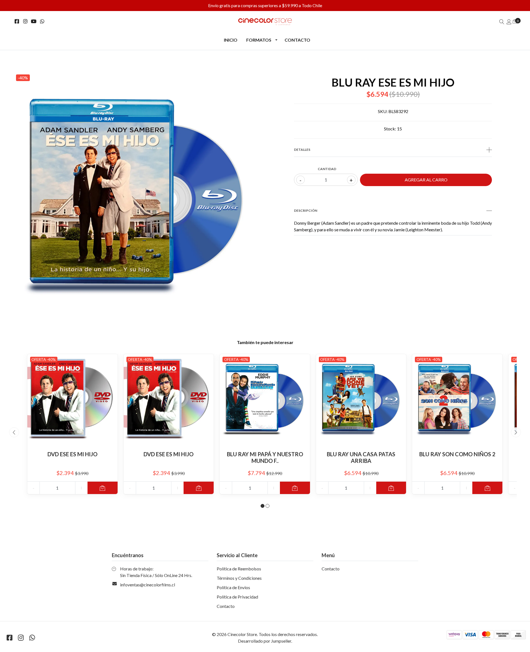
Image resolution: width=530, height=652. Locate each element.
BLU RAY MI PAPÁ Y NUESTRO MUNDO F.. (265, 457)
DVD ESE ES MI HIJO (72, 454)
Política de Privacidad (237, 596)
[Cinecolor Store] (264, 22)
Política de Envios (233, 587)
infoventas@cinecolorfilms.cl (147, 584)
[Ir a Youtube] (34, 21)
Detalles (302, 149)
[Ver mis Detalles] (509, 21)
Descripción (305, 210)
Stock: (390, 128)
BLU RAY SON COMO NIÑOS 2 (457, 454)
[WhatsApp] (42, 21)
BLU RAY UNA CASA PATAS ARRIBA (361, 457)
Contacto (297, 39)
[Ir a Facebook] (17, 21)
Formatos (258, 39)
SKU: (383, 111)
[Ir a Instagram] (25, 21)
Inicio (230, 39)
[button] (262, 506)
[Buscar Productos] (501, 21)
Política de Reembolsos (239, 568)
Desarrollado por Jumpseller (264, 640)
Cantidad (327, 169)
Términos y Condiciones (239, 578)
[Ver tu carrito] (515, 21)
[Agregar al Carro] (103, 488)
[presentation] (14, 432)
